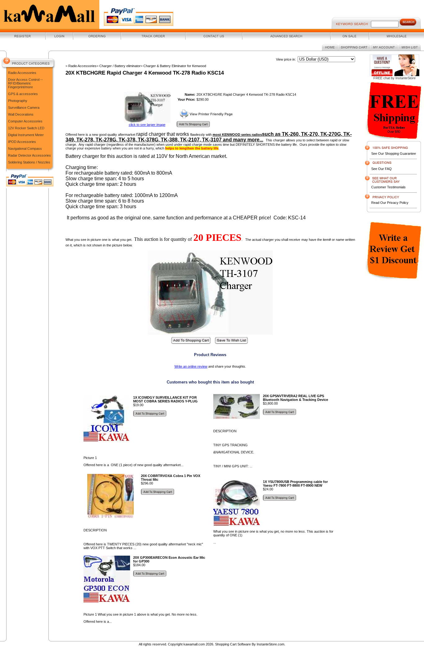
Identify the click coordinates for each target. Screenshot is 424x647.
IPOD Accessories (22, 142)
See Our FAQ (381, 169)
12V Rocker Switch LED (26, 128)
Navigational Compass (25, 148)
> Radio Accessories (81, 66)
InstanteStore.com (270, 644)
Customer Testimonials (388, 187)
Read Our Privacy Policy (389, 202)
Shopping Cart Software (233, 644)
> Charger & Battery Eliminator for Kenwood (173, 66)
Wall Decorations (21, 114)
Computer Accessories (25, 121)
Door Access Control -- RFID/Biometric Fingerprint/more (25, 83)
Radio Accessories (22, 73)
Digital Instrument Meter (26, 135)
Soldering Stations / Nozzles (29, 162)
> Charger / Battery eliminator (119, 66)
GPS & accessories (23, 94)
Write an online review (190, 366)
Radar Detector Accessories (29, 155)
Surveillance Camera (23, 107)
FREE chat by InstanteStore (394, 78)
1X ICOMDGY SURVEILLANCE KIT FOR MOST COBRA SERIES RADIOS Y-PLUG (165, 399)
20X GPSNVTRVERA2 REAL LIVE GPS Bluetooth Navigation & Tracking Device (295, 398)
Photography (17, 101)
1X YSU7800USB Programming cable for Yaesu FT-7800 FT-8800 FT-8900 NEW (295, 483)
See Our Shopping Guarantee (393, 153)
